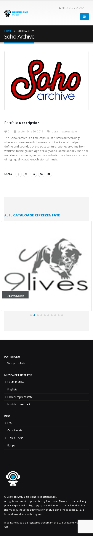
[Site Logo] (16, 13)
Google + (41, 174)
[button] (31, 315)
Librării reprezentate (20, 397)
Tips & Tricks (15, 438)
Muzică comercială (18, 404)
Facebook (19, 174)
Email (49, 174)
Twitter (26, 174)
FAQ (9, 422)
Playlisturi (13, 389)
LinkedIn (34, 174)
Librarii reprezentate (64, 131)
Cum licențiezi (15, 430)
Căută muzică (15, 382)
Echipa (11, 445)
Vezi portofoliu (16, 363)
